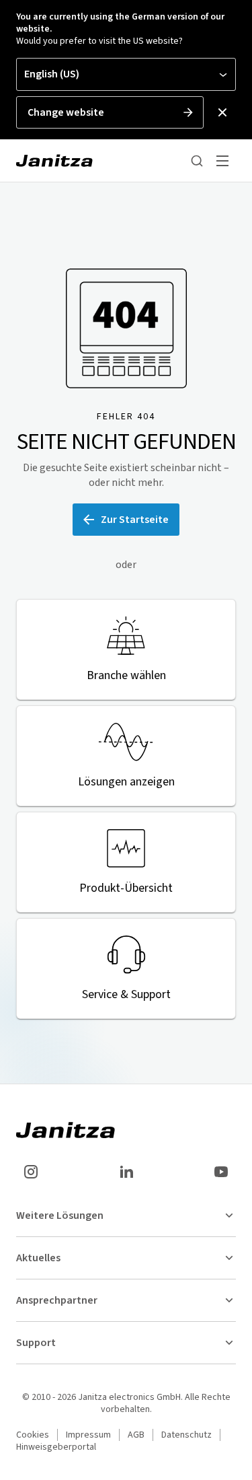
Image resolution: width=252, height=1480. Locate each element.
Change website (66, 112)
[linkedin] (126, 1172)
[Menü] (222, 160)
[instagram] (31, 1172)
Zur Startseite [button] (135, 519)
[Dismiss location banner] (222, 112)
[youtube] (221, 1172)
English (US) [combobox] (51, 74)
